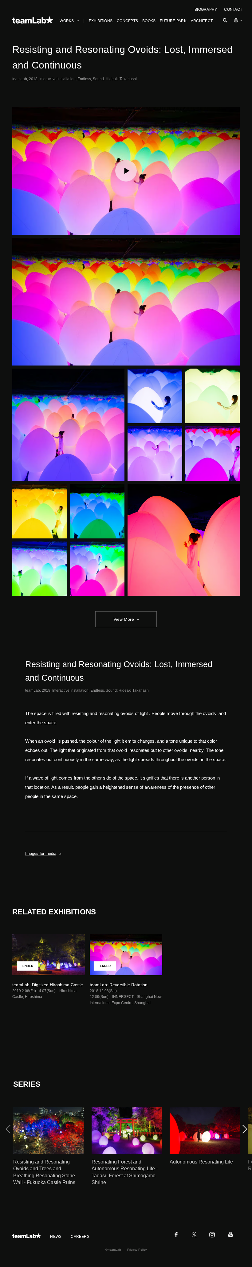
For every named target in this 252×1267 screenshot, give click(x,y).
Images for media (40, 853)
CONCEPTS (127, 21)
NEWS (55, 1236)
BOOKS (149, 21)
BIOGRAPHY (206, 9)
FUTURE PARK (173, 21)
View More (123, 619)
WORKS (67, 21)
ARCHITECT (202, 21)
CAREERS (80, 1236)
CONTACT (233, 9)
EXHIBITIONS (101, 21)
